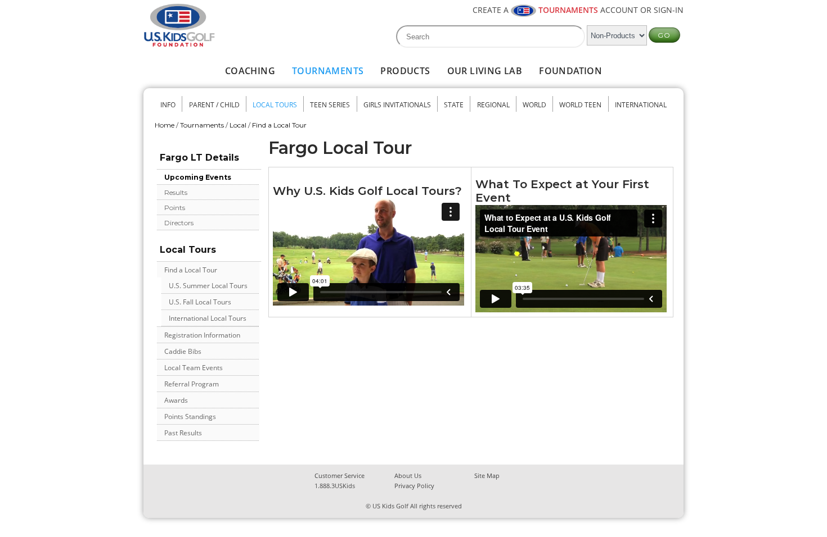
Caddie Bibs (182, 351)
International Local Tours (207, 318)
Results (175, 192)
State (454, 105)
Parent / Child (214, 105)
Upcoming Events (197, 177)
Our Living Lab (485, 71)
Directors (179, 223)
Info (168, 105)
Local (238, 125)
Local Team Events (193, 367)
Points (174, 207)
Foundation (570, 71)
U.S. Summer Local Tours (208, 285)
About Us (407, 475)
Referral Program (191, 384)
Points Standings (190, 416)
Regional (493, 105)
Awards (176, 400)
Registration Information (202, 335)
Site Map (487, 475)
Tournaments (327, 71)
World (534, 105)
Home (164, 125)
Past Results (183, 433)
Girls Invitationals (397, 105)
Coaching (250, 71)
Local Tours (275, 105)
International (641, 105)
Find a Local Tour (279, 125)
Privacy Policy (414, 485)
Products (405, 71)
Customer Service (339, 475)
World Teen (580, 105)
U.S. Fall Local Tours (200, 302)
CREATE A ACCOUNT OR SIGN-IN (578, 9)
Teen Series (330, 105)
